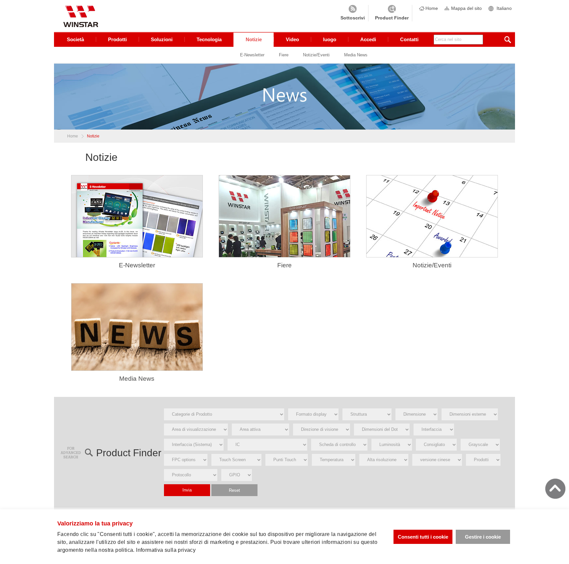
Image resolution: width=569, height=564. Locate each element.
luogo (329, 39)
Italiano (504, 8)
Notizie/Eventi (316, 54)
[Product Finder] (392, 13)
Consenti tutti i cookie (423, 537)
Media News (355, 54)
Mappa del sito (466, 8)
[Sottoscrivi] (352, 13)
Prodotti (117, 39)
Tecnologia (209, 39)
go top (555, 488)
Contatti (409, 39)
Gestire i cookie (483, 537)
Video (292, 39)
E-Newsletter (252, 54)
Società (75, 39)
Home (431, 8)
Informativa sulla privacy (166, 550)
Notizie (254, 39)
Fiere (283, 54)
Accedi (368, 39)
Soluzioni (162, 39)
